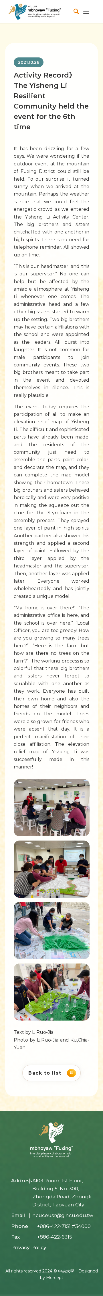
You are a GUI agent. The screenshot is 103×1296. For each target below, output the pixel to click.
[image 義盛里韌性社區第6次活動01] (54, 810)
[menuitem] (73, 11)
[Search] (73, 11)
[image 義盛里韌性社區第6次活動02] (54, 871)
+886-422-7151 (54, 1226)
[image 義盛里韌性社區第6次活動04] (54, 994)
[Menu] (86, 11)
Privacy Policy (28, 1247)
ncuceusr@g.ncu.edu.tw (62, 1215)
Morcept (54, 1277)
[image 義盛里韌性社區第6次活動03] (54, 932)
